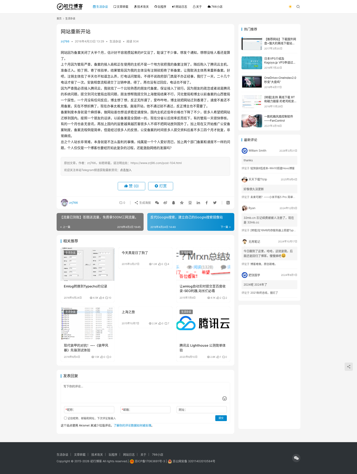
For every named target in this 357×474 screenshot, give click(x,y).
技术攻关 (143, 6)
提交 (221, 418)
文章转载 (122, 6)
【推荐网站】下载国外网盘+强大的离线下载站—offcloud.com (280, 43)
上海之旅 (128, 312)
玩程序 (162, 6)
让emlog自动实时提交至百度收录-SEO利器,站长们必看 (203, 288)
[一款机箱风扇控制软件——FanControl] (252, 120)
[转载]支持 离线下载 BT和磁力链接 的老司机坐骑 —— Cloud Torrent (280, 101)
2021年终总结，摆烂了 (264, 292)
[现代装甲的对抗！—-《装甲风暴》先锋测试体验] (87, 323)
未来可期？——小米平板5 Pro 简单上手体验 (277, 197)
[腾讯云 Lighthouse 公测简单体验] (203, 323)
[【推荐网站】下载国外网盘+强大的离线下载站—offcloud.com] (252, 43)
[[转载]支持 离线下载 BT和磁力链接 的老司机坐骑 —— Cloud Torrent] (252, 101)
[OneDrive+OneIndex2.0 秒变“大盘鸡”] (252, 82)
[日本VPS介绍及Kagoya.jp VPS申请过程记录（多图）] (252, 62)
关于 (199, 6)
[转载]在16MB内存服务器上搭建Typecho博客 (277, 230)
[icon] (296, 458)
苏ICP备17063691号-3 (150, 461)
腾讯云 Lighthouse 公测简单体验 (203, 347)
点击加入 (126, 170)
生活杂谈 (102, 6)
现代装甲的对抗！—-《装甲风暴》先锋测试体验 (86, 347)
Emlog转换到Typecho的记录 (85, 286)
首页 (59, 18)
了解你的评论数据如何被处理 (132, 425)
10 (109, 297)
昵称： (70, 409)
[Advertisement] (269, 367)
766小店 (217, 6)
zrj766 (65, 41)
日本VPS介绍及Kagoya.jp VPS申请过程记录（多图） (280, 62)
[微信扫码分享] (157, 202)
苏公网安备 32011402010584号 (194, 461)
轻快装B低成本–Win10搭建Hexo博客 (272, 168)
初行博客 (96, 461)
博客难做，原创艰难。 (263, 264)
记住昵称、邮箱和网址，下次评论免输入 (91, 418)
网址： (183, 409)
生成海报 (144, 202)
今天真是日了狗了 (135, 253)
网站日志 (181, 6)
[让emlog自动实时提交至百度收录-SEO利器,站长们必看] (203, 264)
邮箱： (127, 409)
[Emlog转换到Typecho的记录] (87, 264)
